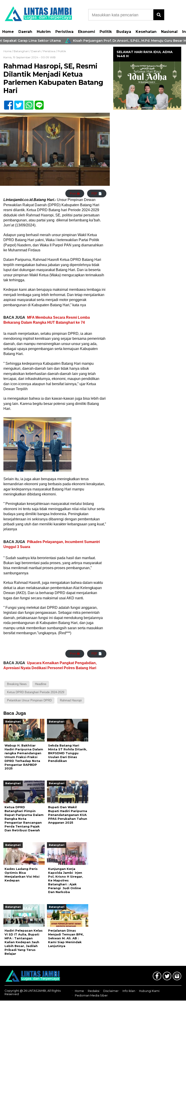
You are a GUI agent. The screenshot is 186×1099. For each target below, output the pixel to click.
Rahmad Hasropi (71, 700)
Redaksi (93, 991)
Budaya (123, 31)
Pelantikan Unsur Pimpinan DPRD (29, 700)
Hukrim (44, 31)
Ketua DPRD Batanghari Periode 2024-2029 (35, 692)
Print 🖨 (75, 193)
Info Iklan (128, 991)
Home (8, 31)
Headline (40, 684)
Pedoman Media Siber (91, 995)
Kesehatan (146, 31)
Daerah (25, 31)
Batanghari (21, 51)
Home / (8, 51)
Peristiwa (64, 31)
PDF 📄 (96, 193)
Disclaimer (111, 991)
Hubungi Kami (149, 991)
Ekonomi (86, 31)
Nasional (169, 31)
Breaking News (17, 684)
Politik (106, 31)
